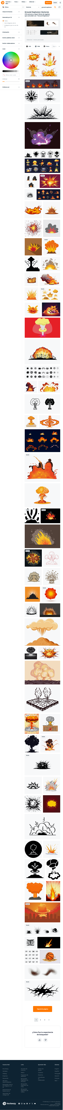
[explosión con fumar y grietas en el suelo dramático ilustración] (49, 96)
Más (7, 3)
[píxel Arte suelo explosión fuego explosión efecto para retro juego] (48, 942)
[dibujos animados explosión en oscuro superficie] (50, 610)
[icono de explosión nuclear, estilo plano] (33, 246)
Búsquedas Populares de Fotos (24, 1085)
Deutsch (57, 1076)
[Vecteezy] (2, 2)
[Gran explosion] (32, 724)
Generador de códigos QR (6, 1094)
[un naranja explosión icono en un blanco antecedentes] (31, 294)
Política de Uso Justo (54, 1105)
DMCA (22, 1072)
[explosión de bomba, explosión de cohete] (42, 84)
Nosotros (40, 1075)
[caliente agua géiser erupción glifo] (32, 264)
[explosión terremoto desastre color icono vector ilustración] (50, 724)
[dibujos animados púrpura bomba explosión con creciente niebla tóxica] (42, 135)
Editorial (31, 2)
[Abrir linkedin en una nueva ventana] (24, 1103)
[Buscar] (55, 7)
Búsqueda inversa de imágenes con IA (8, 1086)
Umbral (4, 79)
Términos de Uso (44, 1104)
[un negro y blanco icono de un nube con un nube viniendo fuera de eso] (32, 515)
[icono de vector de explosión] (33, 849)
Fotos (16, 2)
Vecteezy (5, 1071)
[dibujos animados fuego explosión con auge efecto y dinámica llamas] (33, 209)
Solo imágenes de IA (10, 23)
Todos (6, 21)
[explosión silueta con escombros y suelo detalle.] (28, 153)
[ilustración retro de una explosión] (51, 594)
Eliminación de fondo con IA (7, 1090)
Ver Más (49, 32)
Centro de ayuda (40, 1069)
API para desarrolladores (7, 1081)
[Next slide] (57, 46)
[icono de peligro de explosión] (51, 246)
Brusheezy (5, 1069)
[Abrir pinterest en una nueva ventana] (27, 1103)
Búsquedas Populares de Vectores (24, 1080)
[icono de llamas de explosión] (42, 467)
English (57, 1069)
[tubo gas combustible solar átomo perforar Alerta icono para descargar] (35, 869)
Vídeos (23, 2)
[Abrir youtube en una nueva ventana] (35, 1103)
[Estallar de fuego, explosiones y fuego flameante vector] (49, 387)
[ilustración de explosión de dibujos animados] (51, 309)
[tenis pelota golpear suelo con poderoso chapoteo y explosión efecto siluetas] (42, 930)
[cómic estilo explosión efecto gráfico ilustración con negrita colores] (49, 653)
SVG (30, 46)
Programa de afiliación (24, 1075)
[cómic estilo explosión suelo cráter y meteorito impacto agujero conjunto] (31, 956)
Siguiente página (42, 1009)
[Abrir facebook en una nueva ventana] (19, 1103)
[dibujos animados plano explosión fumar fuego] (31, 279)
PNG (38, 46)
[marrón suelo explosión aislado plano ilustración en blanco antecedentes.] (51, 209)
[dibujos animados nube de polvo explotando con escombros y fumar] (33, 576)
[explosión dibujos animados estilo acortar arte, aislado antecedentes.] (33, 558)
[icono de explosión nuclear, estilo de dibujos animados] (31, 421)
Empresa (5, 1076)
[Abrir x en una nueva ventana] (32, 1103)
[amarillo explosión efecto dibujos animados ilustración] (51, 849)
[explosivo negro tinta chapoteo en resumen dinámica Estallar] (42, 764)
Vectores (8, 2)
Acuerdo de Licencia (24, 1069)
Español (57, 1071)
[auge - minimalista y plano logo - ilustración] (31, 96)
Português (57, 1073)
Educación (5, 1078)
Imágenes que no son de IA (11, 26)
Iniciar (55, 2)
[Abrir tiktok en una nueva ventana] (29, 1103)
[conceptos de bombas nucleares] (35, 891)
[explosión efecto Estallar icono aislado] (33, 309)
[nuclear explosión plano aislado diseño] (42, 328)
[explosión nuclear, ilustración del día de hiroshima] (42, 495)
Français (57, 1078)
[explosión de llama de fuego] (50, 744)
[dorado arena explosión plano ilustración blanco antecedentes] (50, 294)
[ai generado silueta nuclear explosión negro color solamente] (32, 744)
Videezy (5, 1073)
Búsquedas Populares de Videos (24, 1090)
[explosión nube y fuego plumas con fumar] (31, 181)
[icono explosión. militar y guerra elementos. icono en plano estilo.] (51, 228)
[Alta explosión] (53, 891)
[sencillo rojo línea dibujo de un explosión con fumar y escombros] (51, 558)
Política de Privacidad (55, 1104)
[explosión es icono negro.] (33, 785)
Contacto (40, 1072)
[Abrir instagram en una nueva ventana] (21, 1103)
